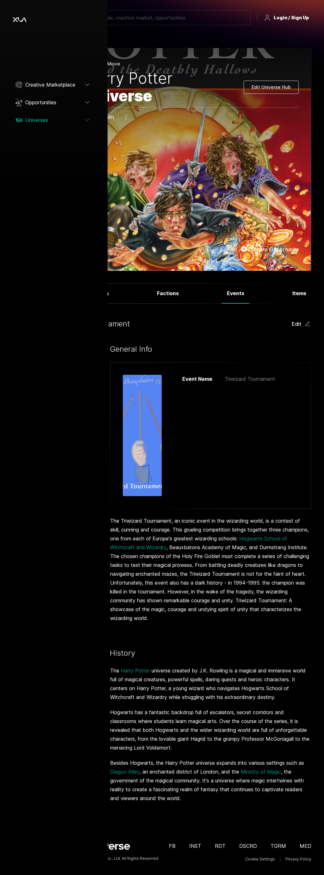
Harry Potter (135, 670)
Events (235, 293)
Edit (296, 324)
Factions (168, 293)
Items (299, 293)
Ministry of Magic (261, 772)
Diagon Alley (125, 772)
